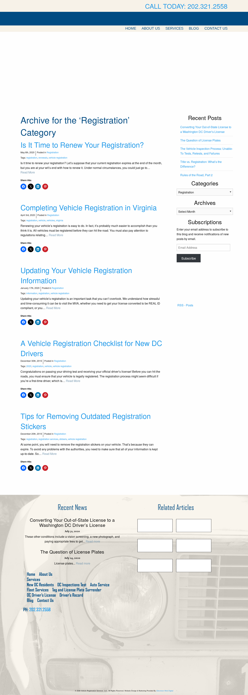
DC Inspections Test (71, 584)
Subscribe (188, 258)
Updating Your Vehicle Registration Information (76, 275)
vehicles (51, 220)
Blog (194, 28)
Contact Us (215, 28)
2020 (28, 366)
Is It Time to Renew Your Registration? (82, 144)
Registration (53, 152)
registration (31, 157)
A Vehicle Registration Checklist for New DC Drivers (91, 348)
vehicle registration (58, 157)
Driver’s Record (71, 595)
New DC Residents (40, 584)
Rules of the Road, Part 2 (196, 175)
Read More (28, 172)
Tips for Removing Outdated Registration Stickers (86, 420)
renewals (43, 157)
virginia (59, 220)
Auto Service (99, 584)
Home (130, 28)
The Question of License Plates (200, 140)
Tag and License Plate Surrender (76, 589)
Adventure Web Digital (164, 691)
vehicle (42, 220)
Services (174, 28)
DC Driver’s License (41, 595)
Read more (93, 541)
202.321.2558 (40, 609)
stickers (63, 438)
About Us (151, 28)
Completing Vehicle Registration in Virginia (89, 207)
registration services (48, 438)
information (31, 293)
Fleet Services (37, 589)
